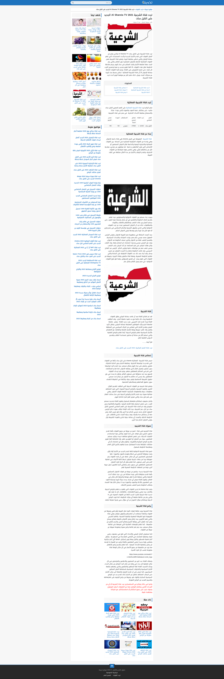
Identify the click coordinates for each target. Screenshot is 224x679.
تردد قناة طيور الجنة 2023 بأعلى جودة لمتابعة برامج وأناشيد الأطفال (87, 145)
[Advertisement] (128, 170)
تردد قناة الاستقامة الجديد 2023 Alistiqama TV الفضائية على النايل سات (88, 263)
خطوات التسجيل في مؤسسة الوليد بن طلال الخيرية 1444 (87, 229)
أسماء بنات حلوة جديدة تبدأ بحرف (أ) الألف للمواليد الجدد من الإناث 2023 (88, 300)
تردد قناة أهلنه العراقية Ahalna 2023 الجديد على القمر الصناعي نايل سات (87, 242)
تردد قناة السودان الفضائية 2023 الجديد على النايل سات (87, 235)
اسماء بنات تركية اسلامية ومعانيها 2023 (89, 313)
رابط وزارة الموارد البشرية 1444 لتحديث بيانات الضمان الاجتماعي (87, 184)
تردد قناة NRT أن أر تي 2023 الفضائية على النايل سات (87, 248)
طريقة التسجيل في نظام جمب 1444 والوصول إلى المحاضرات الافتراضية (88, 216)
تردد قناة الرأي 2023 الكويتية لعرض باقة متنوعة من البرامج (87, 151)
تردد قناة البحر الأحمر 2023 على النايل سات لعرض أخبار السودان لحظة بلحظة (88, 158)
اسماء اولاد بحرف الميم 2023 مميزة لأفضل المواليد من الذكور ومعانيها (88, 281)
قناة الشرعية (147, 138)
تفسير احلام (107, 675)
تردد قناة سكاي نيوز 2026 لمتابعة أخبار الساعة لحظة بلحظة (87, 132)
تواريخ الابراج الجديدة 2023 (91, 275)
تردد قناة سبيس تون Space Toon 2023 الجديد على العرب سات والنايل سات (87, 255)
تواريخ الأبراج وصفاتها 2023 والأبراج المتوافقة (88, 270)
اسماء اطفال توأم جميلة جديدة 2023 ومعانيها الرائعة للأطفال (88, 294)
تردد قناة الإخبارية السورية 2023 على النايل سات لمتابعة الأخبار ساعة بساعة (87, 164)
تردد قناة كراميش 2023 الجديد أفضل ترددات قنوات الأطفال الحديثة (88, 138)
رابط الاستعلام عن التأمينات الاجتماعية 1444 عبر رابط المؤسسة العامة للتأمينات (87, 203)
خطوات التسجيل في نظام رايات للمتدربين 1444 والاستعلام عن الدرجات (88, 222)
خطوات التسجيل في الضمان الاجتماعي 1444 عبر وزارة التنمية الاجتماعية (87, 190)
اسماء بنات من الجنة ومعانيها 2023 (88, 318)
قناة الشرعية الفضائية (134, 107)
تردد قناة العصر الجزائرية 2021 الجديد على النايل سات (134, 347)
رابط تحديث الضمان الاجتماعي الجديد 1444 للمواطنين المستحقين (88, 197)
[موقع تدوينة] (147, 2)
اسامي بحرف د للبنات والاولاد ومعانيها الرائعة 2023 (87, 287)
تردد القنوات (116, 675)
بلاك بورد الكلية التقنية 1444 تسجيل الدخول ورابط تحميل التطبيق (88, 210)
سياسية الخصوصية (112, 672)
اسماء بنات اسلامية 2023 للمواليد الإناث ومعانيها (87, 307)
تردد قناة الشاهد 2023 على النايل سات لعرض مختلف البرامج (87, 171)
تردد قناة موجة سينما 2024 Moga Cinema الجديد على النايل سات (89, 177)
